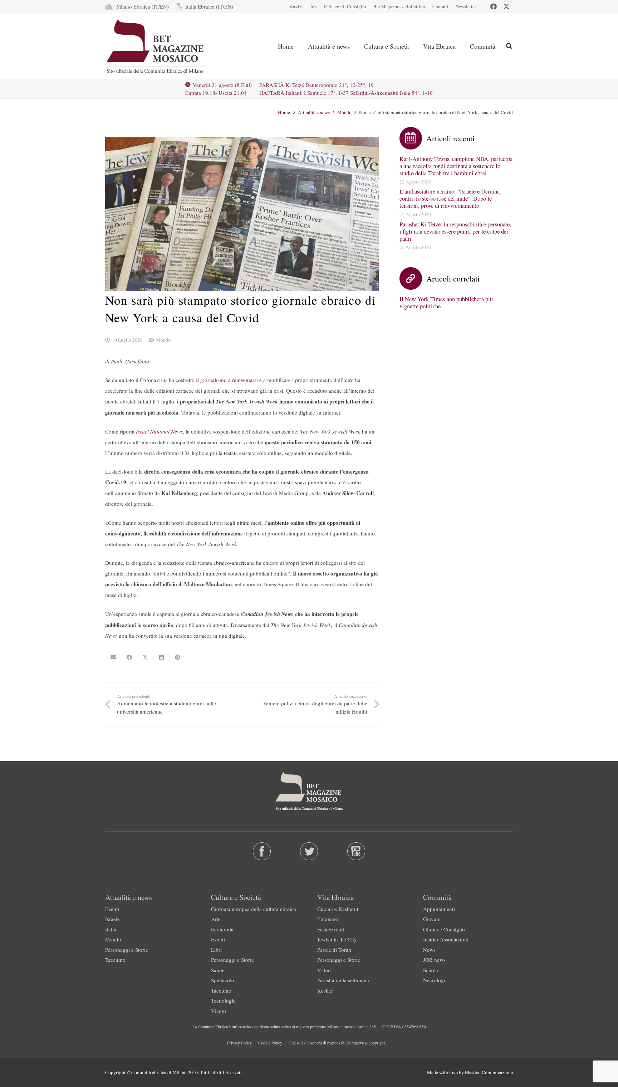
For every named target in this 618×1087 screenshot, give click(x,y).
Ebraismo (327, 918)
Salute (218, 970)
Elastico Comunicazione (489, 1072)
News (429, 949)
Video (324, 970)
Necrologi (434, 980)
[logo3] (155, 46)
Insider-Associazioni (446, 939)
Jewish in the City (337, 939)
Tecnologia (223, 1000)
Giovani (432, 918)
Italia (110, 929)
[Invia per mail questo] (113, 657)
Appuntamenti (439, 908)
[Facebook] (493, 6)
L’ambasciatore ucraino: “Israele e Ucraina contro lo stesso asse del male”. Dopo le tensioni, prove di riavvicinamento (449, 198)
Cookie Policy (270, 1043)
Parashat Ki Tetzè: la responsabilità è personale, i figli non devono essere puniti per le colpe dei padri (455, 231)
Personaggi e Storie (126, 949)
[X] (506, 6)
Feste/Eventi (330, 929)
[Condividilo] (129, 657)
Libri (216, 949)
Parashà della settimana (343, 980)
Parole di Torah (334, 949)
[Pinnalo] (178, 657)
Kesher (325, 990)
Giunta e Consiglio (444, 929)
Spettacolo (222, 980)
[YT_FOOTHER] (356, 851)
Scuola (430, 970)
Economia (222, 929)
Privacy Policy (239, 1043)
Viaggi (218, 1010)
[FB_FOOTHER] (262, 851)
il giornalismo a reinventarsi (227, 379)
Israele (112, 918)
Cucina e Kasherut (337, 908)
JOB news (434, 959)
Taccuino (115, 959)
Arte (216, 918)
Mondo (163, 340)
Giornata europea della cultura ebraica (253, 908)
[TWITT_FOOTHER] (309, 851)
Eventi (112, 908)
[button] (355, 46)
